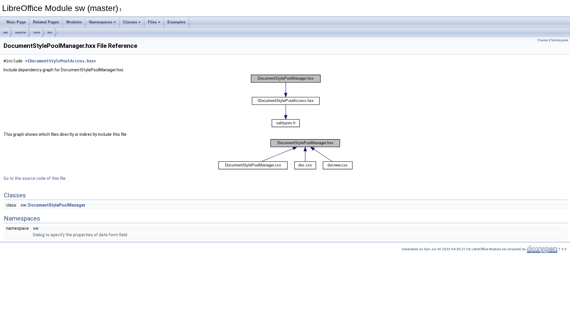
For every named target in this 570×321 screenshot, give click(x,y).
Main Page (16, 22)
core (36, 32)
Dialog (39, 234)
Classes (130, 22)
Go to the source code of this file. (35, 178)
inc (50, 32)
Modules (74, 22)
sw (5, 32)
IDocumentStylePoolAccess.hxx (60, 61)
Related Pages (46, 22)
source (20, 32)
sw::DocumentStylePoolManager (53, 205)
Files (152, 22)
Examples (176, 22)
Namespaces (100, 22)
